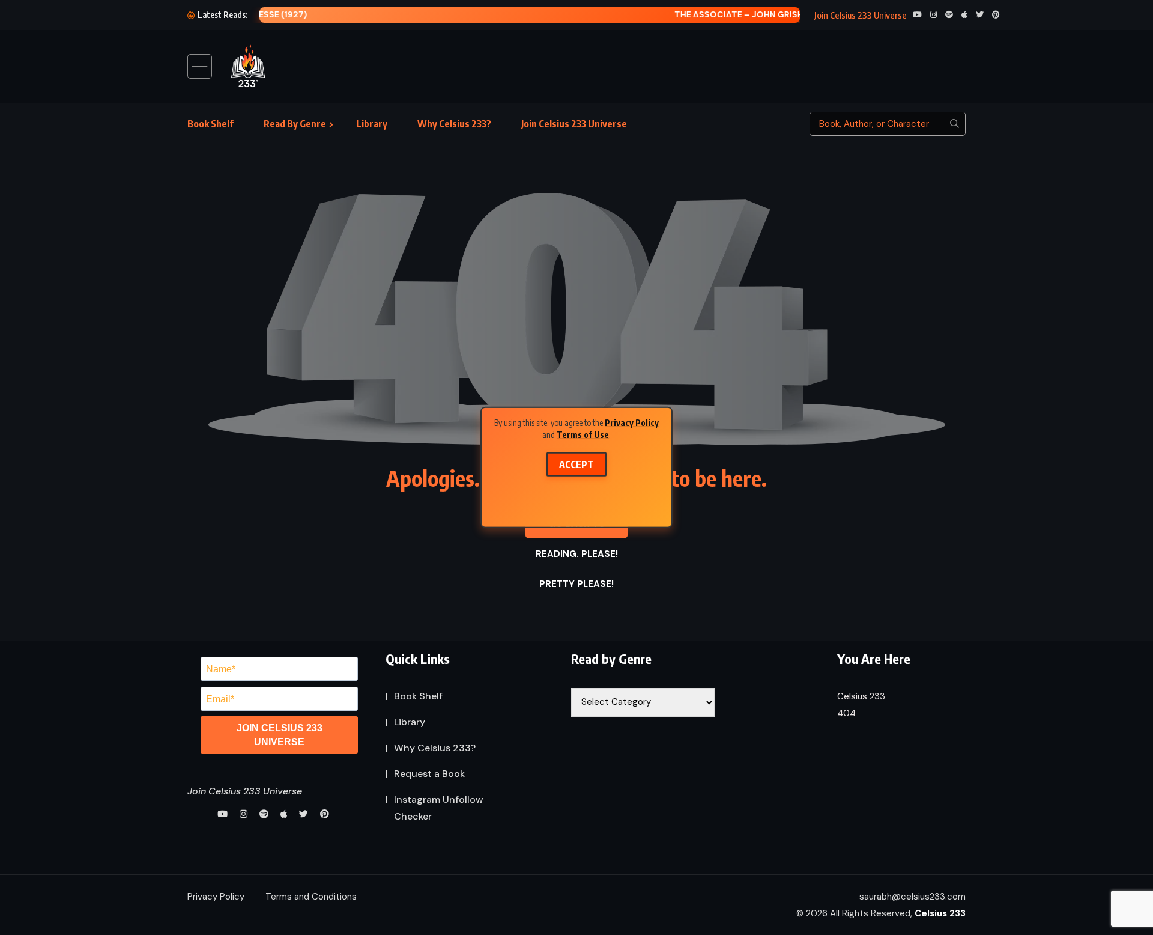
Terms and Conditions (311, 897)
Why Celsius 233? (454, 124)
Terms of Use (583, 434)
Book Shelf (210, 124)
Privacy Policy (632, 423)
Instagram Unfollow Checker (438, 808)
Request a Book (429, 773)
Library (371, 124)
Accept (576, 464)
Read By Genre (295, 124)
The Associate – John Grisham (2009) (567, 14)
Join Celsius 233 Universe (574, 124)
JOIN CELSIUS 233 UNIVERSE (279, 735)
